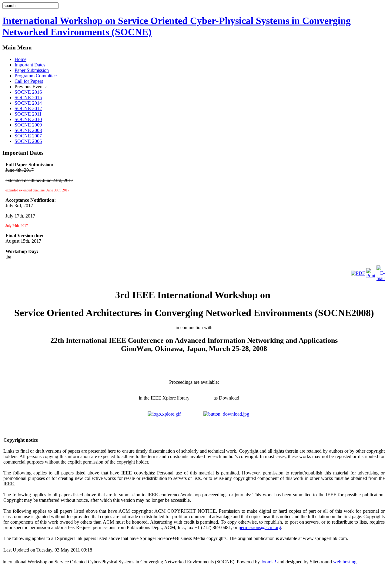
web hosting (344, 561)
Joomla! (268, 561)
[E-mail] (380, 278)
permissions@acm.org (260, 527)
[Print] (370, 275)
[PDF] (358, 273)
